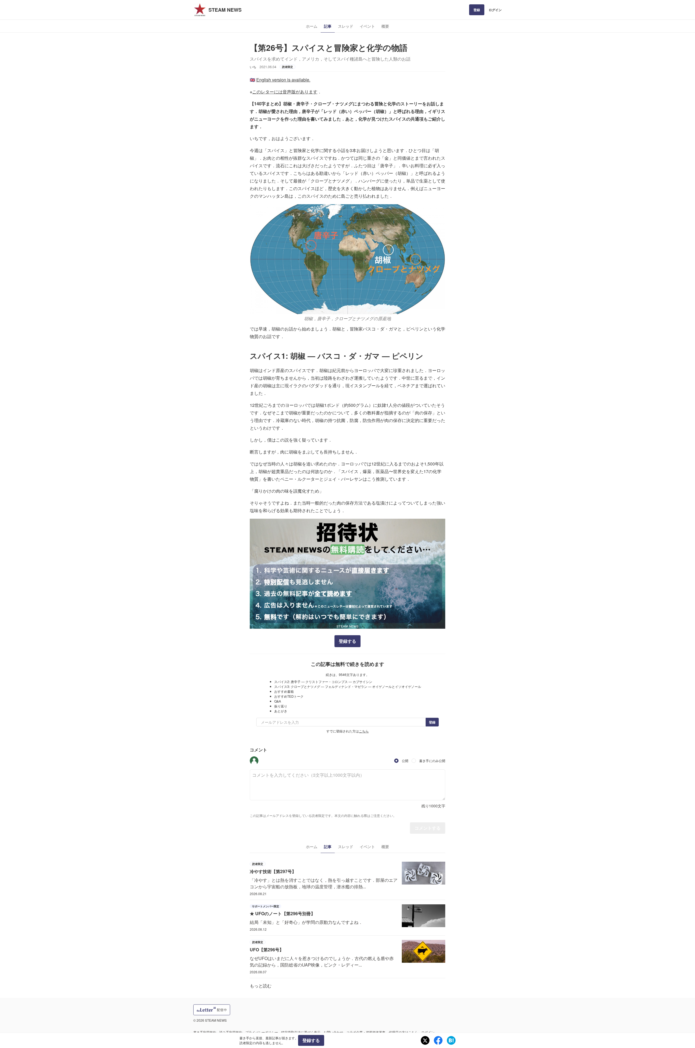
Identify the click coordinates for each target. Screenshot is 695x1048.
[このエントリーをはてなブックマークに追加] (451, 1040)
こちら (364, 731)
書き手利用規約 (204, 1032)
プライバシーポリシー (261, 1032)
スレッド (345, 26)
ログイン (495, 9)
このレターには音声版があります (284, 92)
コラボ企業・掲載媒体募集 (366, 1032)
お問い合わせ (333, 1032)
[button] (254, 760)
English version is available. (283, 80)
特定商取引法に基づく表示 (300, 1032)
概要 (385, 26)
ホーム (311, 26)
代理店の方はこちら (403, 1032)
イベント (367, 26)
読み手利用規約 (230, 1032)
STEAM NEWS (225, 9)
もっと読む (260, 986)
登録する (347, 641)
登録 (476, 9)
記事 (327, 26)
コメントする (428, 828)
